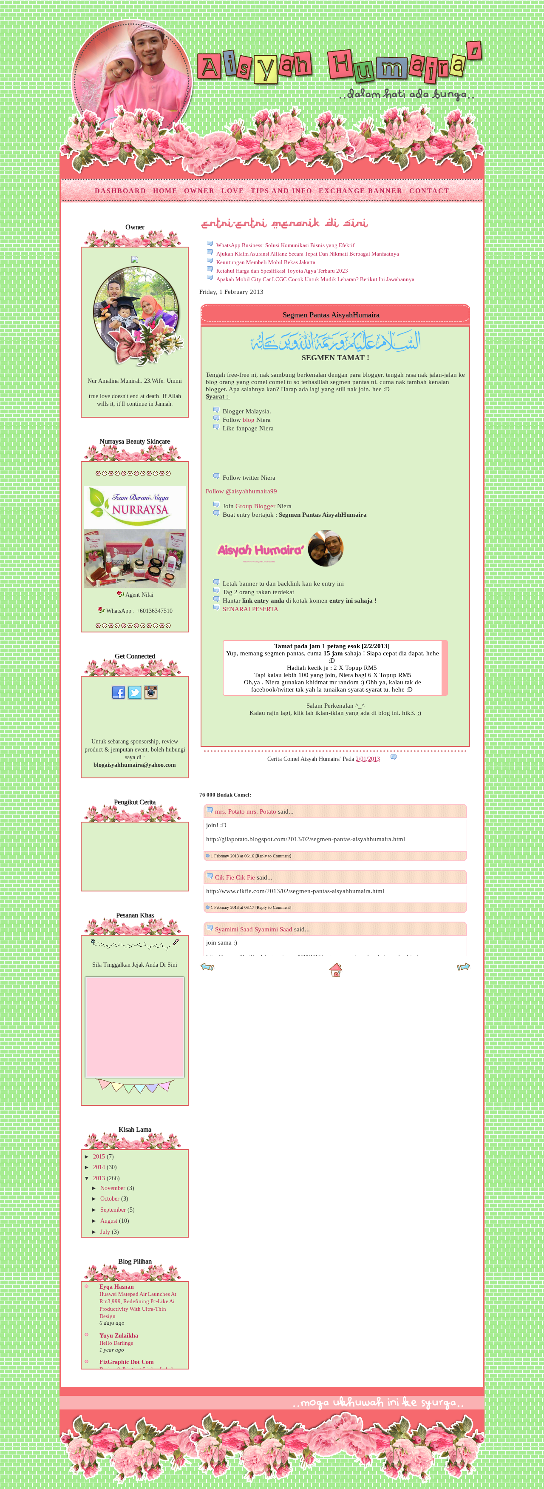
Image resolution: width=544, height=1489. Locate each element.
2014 (100, 1167)
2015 (100, 1156)
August (109, 1221)
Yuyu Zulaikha (118, 1335)
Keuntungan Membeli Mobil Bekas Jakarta (265, 262)
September (114, 1210)
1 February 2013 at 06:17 (233, 907)
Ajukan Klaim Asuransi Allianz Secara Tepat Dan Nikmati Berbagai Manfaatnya (307, 254)
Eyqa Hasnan (116, 1287)
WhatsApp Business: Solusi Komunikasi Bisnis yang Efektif (285, 245)
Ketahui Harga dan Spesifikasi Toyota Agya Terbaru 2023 (282, 271)
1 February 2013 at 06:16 (233, 856)
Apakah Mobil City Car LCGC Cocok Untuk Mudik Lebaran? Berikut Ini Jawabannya (315, 279)
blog (249, 419)
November (113, 1188)
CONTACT (429, 190)
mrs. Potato (230, 811)
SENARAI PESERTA (250, 609)
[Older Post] (463, 969)
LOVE (232, 190)
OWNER (199, 190)
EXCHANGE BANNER (361, 190)
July (106, 1232)
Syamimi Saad (234, 929)
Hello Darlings (116, 1343)
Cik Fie (224, 877)
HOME (165, 190)
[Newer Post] (207, 969)
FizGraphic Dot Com (126, 1362)
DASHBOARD (121, 190)
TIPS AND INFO (281, 190)
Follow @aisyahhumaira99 (241, 491)
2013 (100, 1178)
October (110, 1199)
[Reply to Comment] (273, 856)
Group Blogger (255, 506)
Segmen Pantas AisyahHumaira (331, 314)
